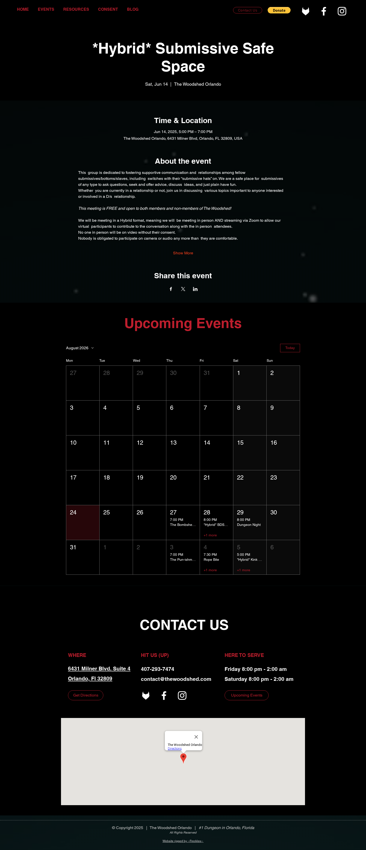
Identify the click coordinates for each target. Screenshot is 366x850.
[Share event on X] (183, 289)
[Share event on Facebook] (171, 289)
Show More (183, 253)
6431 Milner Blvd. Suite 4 (99, 668)
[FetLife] (305, 11)
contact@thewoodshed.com (176, 679)
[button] (279, 10)
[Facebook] (323, 11)
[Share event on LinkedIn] (195, 289)
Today (290, 348)
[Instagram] (342, 11)
